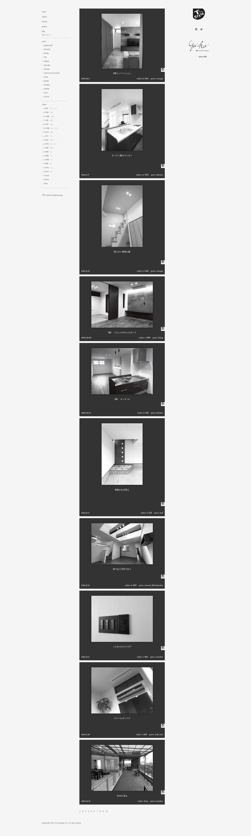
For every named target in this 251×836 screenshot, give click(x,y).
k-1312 (149, 513)
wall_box (159, 734)
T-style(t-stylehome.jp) (53, 195)
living (160, 338)
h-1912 (146, 413)
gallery (44, 26)
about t (44, 17)
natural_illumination (153, 585)
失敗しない (46, 35)
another (159, 657)
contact (44, 22)
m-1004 (145, 175)
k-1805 (146, 79)
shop (146, 801)
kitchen (160, 175)
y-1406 (146, 271)
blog (43, 31)
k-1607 (134, 585)
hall (161, 513)
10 (107, 811)
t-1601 (145, 657)
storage (159, 79)
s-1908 (147, 338)
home (44, 12)
